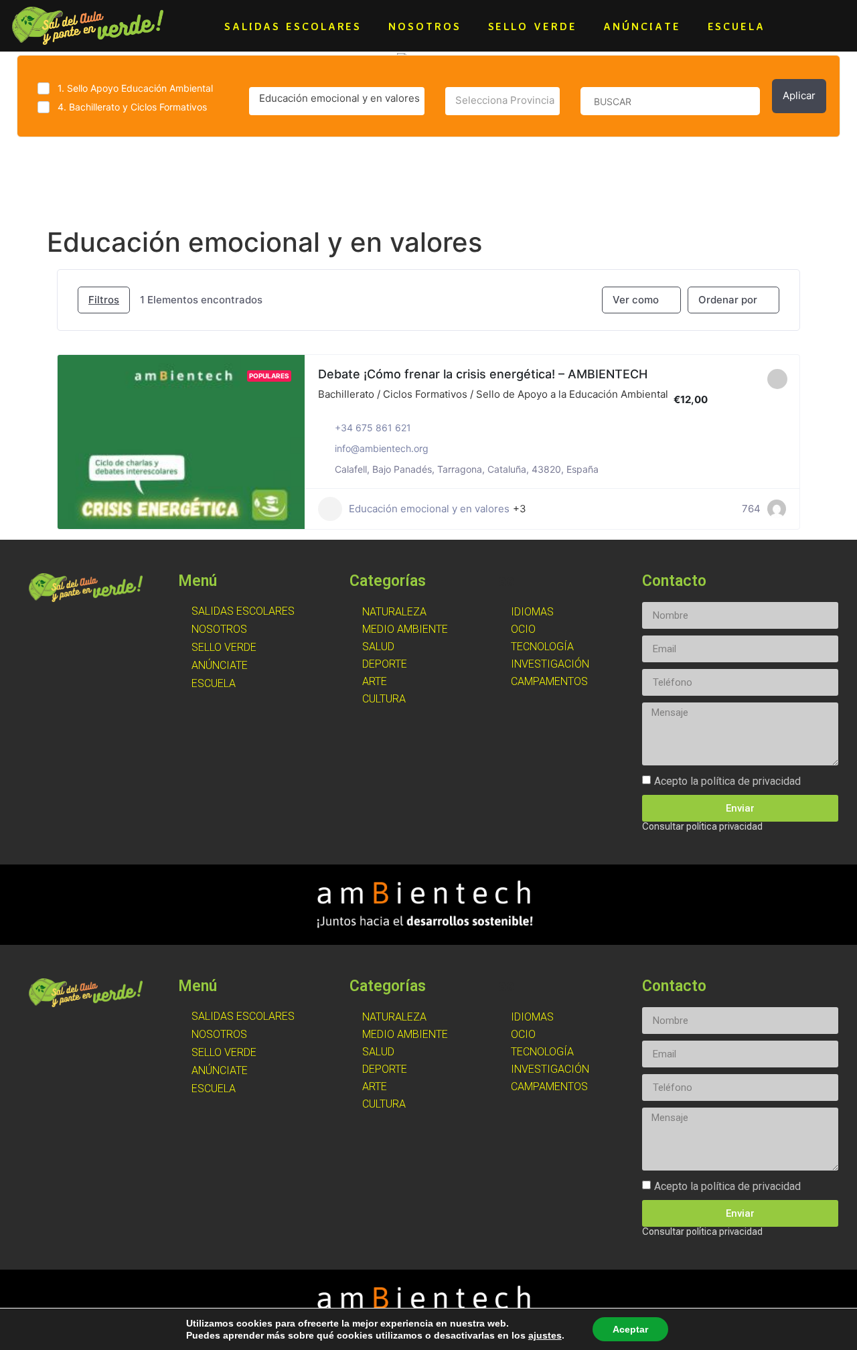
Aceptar (630, 1329)
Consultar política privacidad (702, 826)
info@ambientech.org (381, 448)
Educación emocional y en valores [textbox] (339, 98)
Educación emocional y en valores (429, 508)
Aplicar (799, 95)
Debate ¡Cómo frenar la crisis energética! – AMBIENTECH (482, 374)
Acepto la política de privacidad (727, 781)
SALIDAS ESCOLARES (293, 26)
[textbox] (502, 100)
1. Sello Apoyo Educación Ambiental (135, 88)
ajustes (545, 1335)
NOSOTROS (424, 26)
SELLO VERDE (532, 26)
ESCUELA (736, 26)
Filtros (103, 299)
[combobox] (337, 101)
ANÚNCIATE (641, 26)
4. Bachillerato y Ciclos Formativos (132, 106)
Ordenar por (727, 299)
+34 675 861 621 (373, 427)
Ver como (636, 299)
